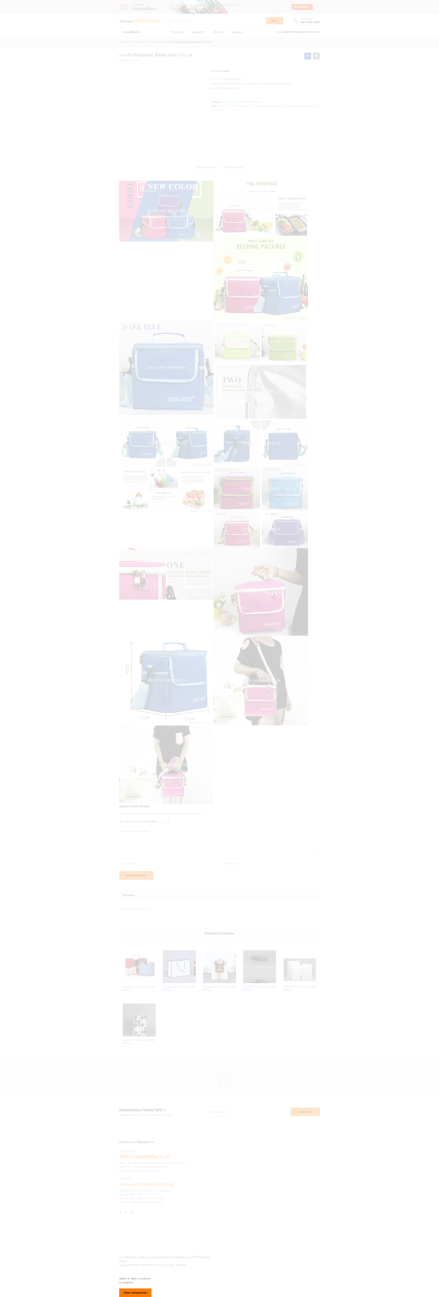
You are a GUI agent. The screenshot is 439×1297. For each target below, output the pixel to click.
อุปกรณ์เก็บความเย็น (307, 105)
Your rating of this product (135, 821)
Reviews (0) (233, 167)
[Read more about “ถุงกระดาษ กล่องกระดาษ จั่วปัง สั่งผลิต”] (127, 981)
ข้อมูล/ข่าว (198, 32)
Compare (151, 981)
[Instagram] (132, 1213)
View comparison (135, 1292)
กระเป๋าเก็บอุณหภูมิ (234, 101)
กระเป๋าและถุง (253, 101)
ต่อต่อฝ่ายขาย (308, 19)
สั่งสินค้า (219, 32)
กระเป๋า (221, 105)
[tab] (205, 168)
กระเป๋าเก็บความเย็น (237, 105)
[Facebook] (120, 1213)
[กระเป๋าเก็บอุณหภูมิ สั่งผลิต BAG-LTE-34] (307, 56)
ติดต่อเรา (237, 32)
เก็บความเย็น (217, 109)
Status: (215, 71)
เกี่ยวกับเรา (177, 32)
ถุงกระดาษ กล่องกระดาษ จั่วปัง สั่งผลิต (139, 988)
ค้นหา (275, 20)
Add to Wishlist (143, 981)
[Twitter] (126, 1213)
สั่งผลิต (291, 105)
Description (205, 167)
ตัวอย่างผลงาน (302, 6)
